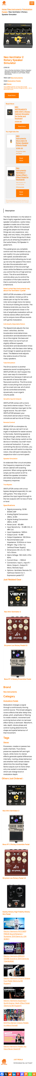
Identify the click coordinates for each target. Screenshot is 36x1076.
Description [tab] (10, 211)
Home (4, 9)
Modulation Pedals (14, 81)
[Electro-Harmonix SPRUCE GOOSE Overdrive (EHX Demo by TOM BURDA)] (14, 948)
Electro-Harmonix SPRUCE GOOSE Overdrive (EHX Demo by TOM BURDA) (16, 958)
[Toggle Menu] (31, 3)
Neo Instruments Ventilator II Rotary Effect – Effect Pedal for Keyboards (22, 174)
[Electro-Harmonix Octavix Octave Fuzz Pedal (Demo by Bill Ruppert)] (14, 971)
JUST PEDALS (18, 1060)
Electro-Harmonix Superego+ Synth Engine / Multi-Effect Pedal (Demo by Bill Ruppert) (17, 1003)
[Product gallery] (18, 35)
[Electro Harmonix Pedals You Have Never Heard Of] (14, 1037)
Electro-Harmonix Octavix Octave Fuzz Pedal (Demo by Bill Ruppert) (17, 981)
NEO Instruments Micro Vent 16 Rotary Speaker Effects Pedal (22, 140)
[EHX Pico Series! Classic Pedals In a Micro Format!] (14, 1015)
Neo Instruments (15, 9)
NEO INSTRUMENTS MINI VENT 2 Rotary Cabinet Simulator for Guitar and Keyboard (22, 113)
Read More (12, 95)
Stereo (9, 84)
